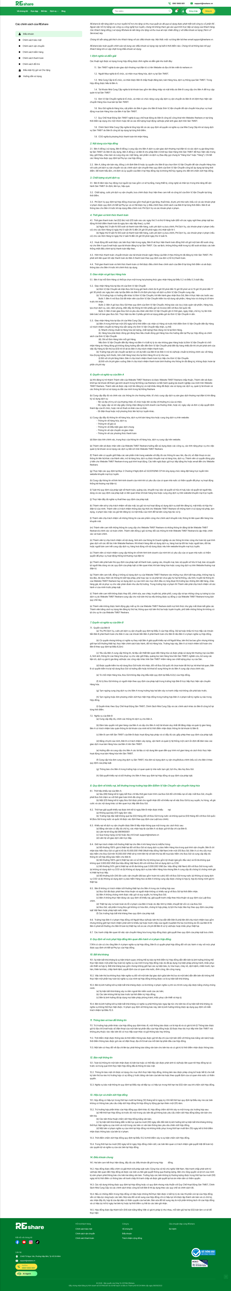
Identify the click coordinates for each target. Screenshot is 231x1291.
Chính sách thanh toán (84, 1238)
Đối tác (44, 11)
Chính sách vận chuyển (85, 1233)
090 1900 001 (178, 3)
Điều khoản (127, 1233)
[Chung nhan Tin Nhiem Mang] (203, 1264)
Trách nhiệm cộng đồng (132, 1238)
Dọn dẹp (34, 11)
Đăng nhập (193, 11)
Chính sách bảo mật (83, 1229)
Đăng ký (208, 11)
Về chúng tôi (22, 11)
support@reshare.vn (204, 3)
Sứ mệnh (172, 1229)
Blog (63, 11)
